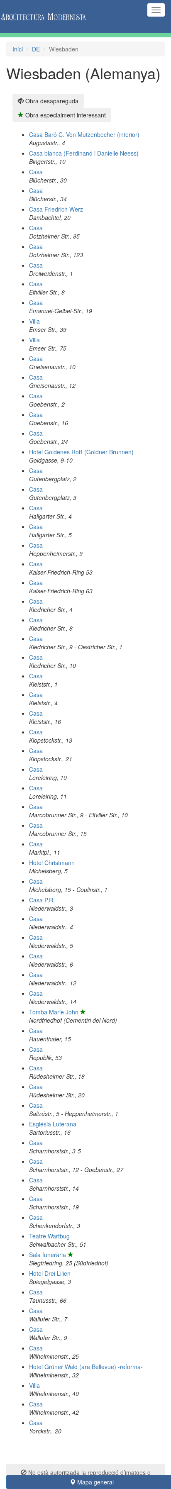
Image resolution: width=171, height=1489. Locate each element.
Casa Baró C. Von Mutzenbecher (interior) (84, 134)
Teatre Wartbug (49, 1236)
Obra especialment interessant (65, 115)
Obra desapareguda (51, 101)
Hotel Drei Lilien (50, 1273)
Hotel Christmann (52, 862)
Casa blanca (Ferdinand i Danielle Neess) (84, 153)
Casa (36, 172)
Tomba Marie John (53, 1012)
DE (36, 49)
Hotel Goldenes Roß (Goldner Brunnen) (81, 452)
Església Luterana (52, 1124)
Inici (17, 49)
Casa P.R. (42, 900)
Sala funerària (47, 1254)
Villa (34, 321)
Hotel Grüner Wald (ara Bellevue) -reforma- (86, 1366)
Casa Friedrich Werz (56, 209)
